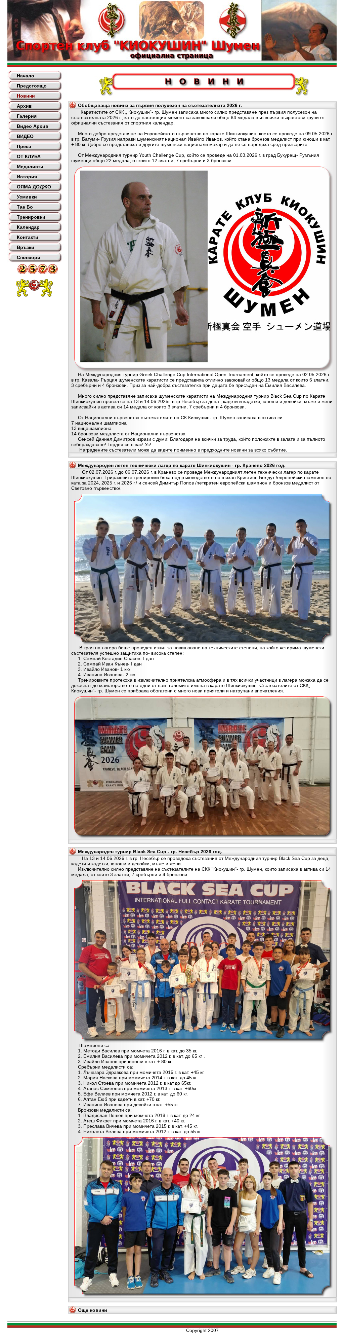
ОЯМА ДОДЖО (34, 186)
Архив (24, 106)
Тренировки (31, 217)
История (27, 176)
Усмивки (27, 197)
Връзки (25, 247)
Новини (26, 96)
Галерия (27, 116)
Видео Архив (32, 126)
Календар (28, 227)
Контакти (27, 237)
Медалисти (30, 166)
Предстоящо (32, 85)
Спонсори (28, 257)
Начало (25, 75)
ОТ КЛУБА (29, 156)
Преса (24, 146)
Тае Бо (25, 207)
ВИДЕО (25, 136)
